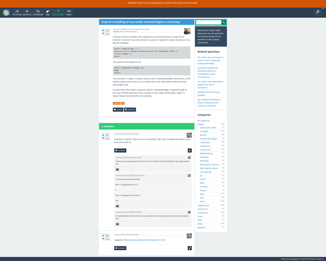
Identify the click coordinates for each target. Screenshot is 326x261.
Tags (47, 14)
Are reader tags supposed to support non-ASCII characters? (210, 84)
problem (116, 103)
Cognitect (294, 259)
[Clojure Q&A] (6, 12)
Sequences (205, 146)
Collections (205, 142)
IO (201, 175)
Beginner (202, 227)
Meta (200, 220)
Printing (203, 187)
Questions (27, 14)
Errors (203, 179)
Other (200, 224)
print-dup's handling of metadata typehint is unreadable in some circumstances (208, 72)
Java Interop (205, 172)
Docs (202, 201)
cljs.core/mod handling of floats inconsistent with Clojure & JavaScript (209, 102)
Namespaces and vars (210, 164)
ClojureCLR (203, 209)
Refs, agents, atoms (209, 168)
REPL (202, 183)
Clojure (201, 124)
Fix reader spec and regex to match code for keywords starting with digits (210, 60)
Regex (203, 190)
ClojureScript (203, 205)
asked (115, 29)
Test (202, 198)
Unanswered (38, 14)
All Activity (17, 14)
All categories (204, 120)
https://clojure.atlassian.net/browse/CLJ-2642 (144, 240)
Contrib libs (203, 213)
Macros (203, 135)
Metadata (204, 161)
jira (122, 103)
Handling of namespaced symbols (209, 93)
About (154, 3)
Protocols (204, 157)
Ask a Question (58, 14)
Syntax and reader (134, 29)
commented (120, 157)
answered (117, 134)
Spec (202, 194)
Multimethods (206, 153)
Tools (200, 216)
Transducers (205, 150)
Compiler (204, 131)
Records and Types (208, 139)
